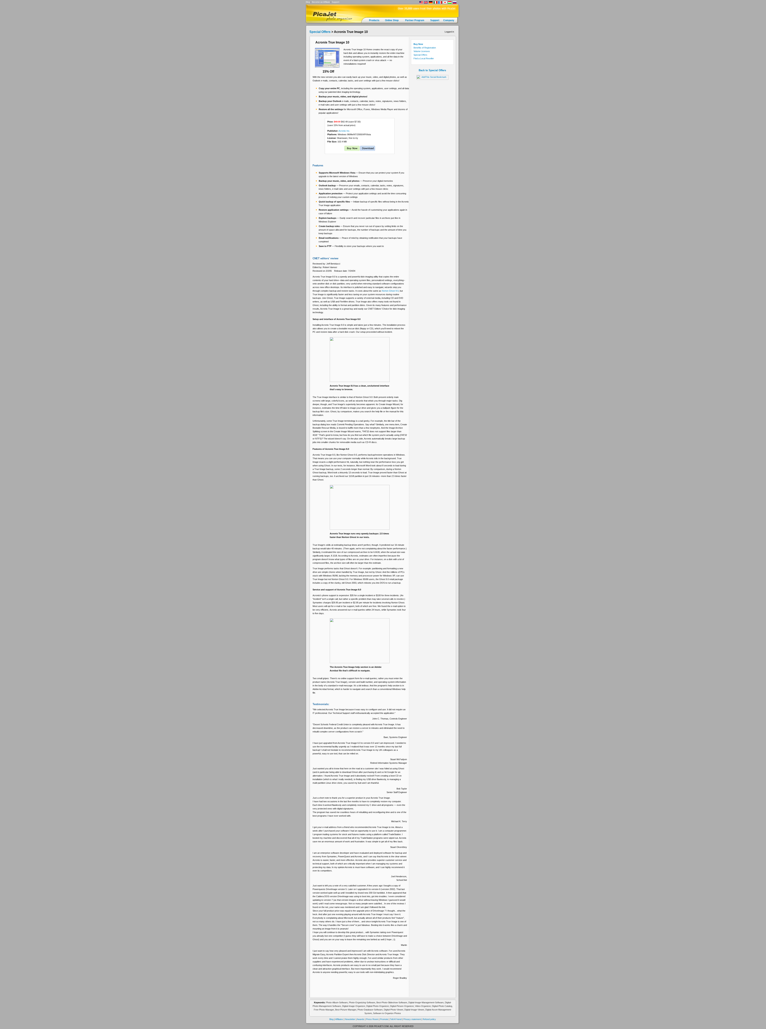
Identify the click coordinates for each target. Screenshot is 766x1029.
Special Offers (320, 32)
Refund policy (429, 1019)
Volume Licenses (422, 51)
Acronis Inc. (344, 131)
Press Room (372, 1019)
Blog (308, 2)
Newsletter (349, 1019)
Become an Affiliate (321, 2)
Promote (384, 1019)
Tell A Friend (396, 1019)
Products (374, 20)
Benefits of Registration (425, 47)
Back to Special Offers (432, 70)
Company (448, 20)
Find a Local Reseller (424, 58)
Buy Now (418, 44)
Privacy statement (412, 1019)
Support (335, 2)
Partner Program (414, 20)
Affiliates (339, 1019)
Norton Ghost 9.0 (390, 291)
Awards (361, 1019)
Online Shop (392, 20)
